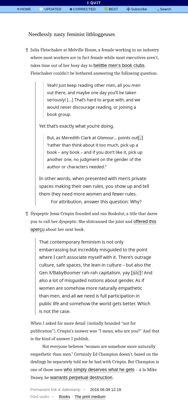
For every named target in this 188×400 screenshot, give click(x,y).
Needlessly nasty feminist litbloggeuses (71, 34)
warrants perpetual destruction (81, 377)
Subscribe (139, 9)
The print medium (90, 396)
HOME (25, 9)
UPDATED (52, 9)
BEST (113, 9)
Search (165, 9)
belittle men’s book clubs (118, 65)
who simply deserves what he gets (99, 369)
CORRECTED (84, 9)
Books (64, 396)
